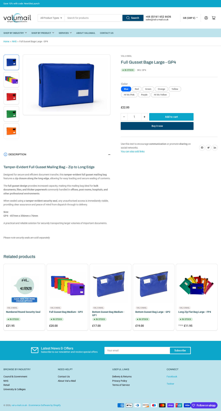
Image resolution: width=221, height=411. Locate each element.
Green (148, 89)
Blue (126, 89)
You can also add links (133, 151)
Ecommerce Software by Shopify (45, 405)
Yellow (175, 89)
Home (6, 41)
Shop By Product (41, 33)
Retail (6, 385)
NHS (14, 41)
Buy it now (157, 125)
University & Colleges (14, 389)
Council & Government (15, 376)
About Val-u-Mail (67, 380)
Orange (161, 89)
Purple (144, 94)
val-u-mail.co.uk (19, 405)
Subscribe (180, 350)
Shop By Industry (13, 33)
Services (64, 33)
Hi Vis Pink (129, 94)
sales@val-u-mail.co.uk (157, 19)
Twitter (170, 383)
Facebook (172, 376)
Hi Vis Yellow (160, 94)
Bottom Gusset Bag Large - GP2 (152, 312)
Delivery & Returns (122, 376)
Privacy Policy (119, 380)
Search (135, 17)
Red (137, 89)
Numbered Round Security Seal (23, 312)
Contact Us (106, 33)
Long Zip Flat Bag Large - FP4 (194, 312)
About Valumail (85, 33)
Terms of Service (121, 385)
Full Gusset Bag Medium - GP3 (66, 312)
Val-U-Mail (126, 56)
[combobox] (104, 18)
